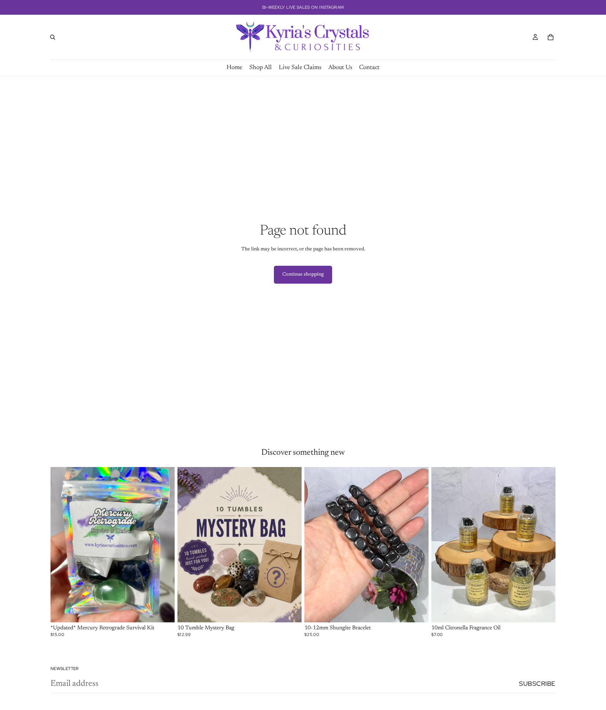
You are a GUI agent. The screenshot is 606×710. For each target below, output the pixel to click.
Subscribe (537, 683)
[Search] (52, 37)
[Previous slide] (61, 545)
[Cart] (550, 37)
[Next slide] (164, 545)
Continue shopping (303, 274)
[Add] (163, 611)
